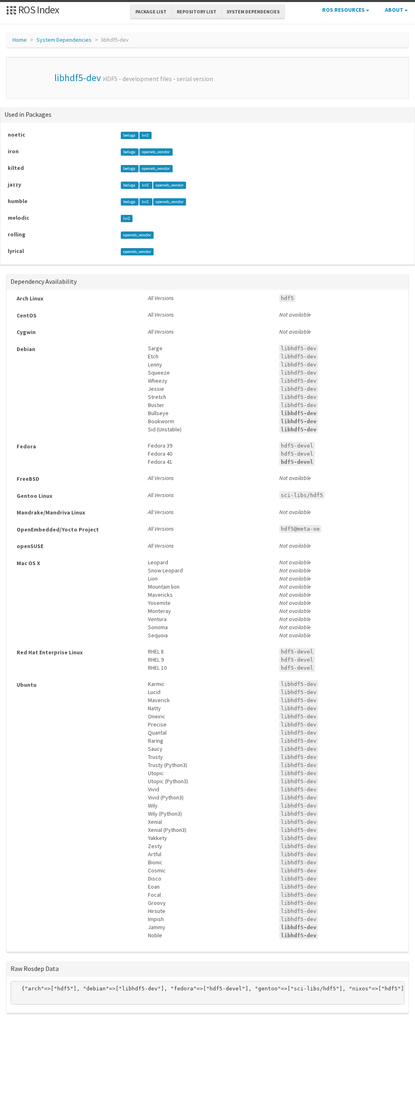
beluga (129, 135)
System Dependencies (64, 39)
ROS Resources (344, 9)
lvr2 (145, 135)
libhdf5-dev (77, 77)
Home (20, 39)
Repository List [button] (196, 12)
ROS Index (38, 9)
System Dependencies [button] (253, 12)
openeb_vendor (156, 151)
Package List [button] (151, 12)
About (394, 9)
